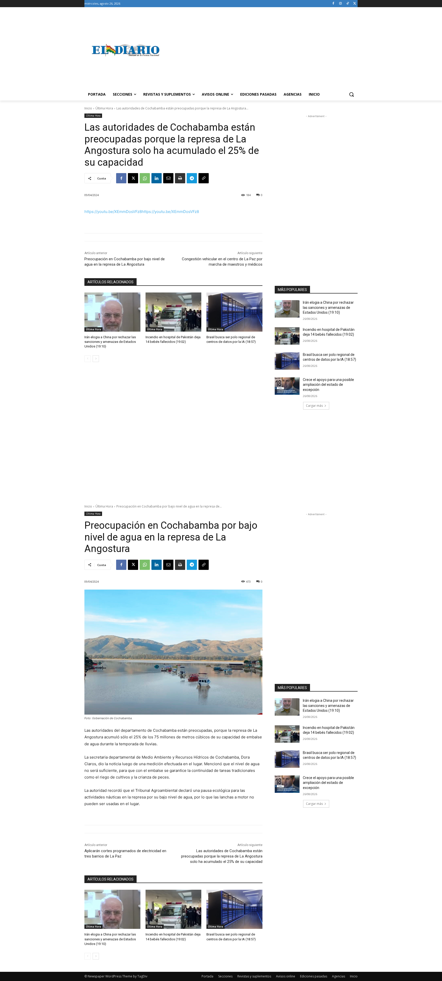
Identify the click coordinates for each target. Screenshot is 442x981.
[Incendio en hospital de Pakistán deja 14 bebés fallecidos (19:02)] (174, 312)
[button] (351, 94)
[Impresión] (180, 178)
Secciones (225, 976)
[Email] (168, 178)
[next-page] (96, 358)
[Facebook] (333, 4)
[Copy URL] (203, 178)
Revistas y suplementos (254, 976)
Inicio (88, 108)
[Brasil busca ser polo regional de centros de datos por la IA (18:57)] (234, 312)
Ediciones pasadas (313, 976)
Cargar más (314, 405)
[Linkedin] (156, 178)
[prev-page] (87, 358)
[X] (355, 4)
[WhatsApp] (145, 178)
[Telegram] (192, 178)
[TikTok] (347, 4)
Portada (207, 976)
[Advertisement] (262, 50)
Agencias (338, 976)
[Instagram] (341, 4)
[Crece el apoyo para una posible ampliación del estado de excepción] (287, 386)
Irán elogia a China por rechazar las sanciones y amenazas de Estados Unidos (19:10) (110, 341)
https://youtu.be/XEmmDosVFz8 (113, 211)
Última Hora (104, 108)
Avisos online (285, 976)
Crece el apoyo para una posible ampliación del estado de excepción (328, 385)
